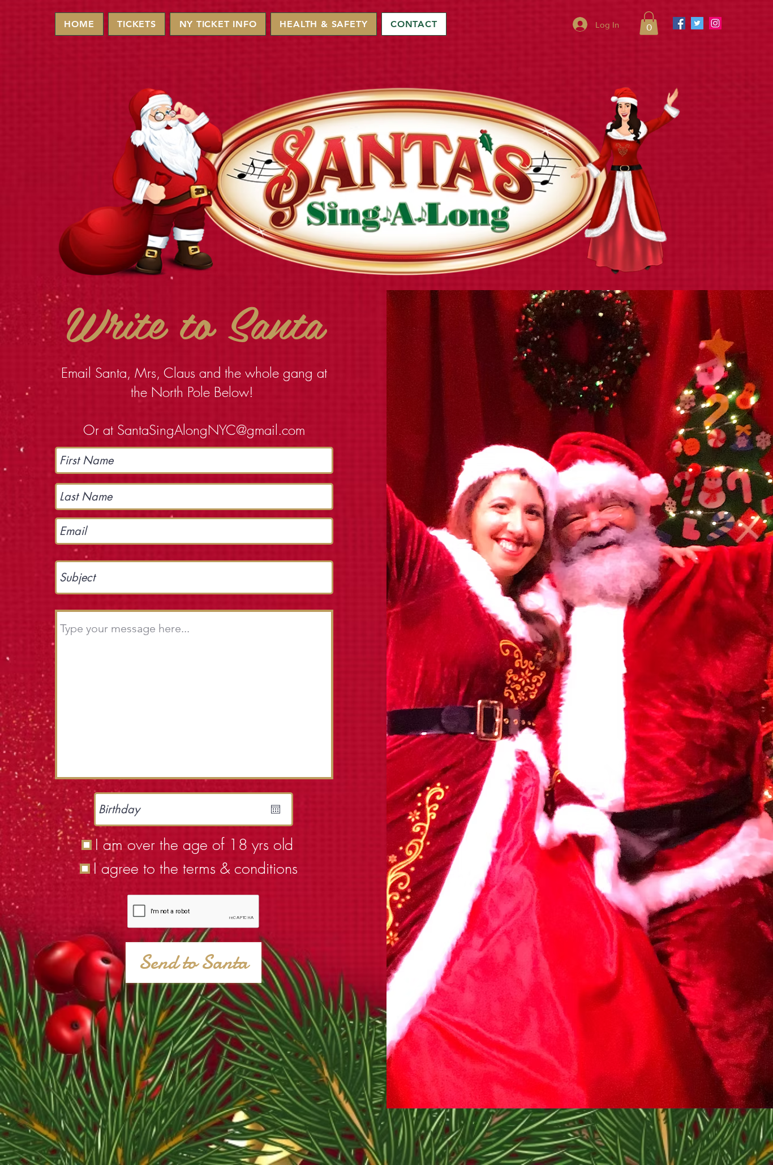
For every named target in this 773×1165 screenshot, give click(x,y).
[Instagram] (715, 23)
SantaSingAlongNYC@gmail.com (211, 430)
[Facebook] (679, 23)
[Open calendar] (275, 809)
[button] (649, 23)
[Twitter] (697, 23)
